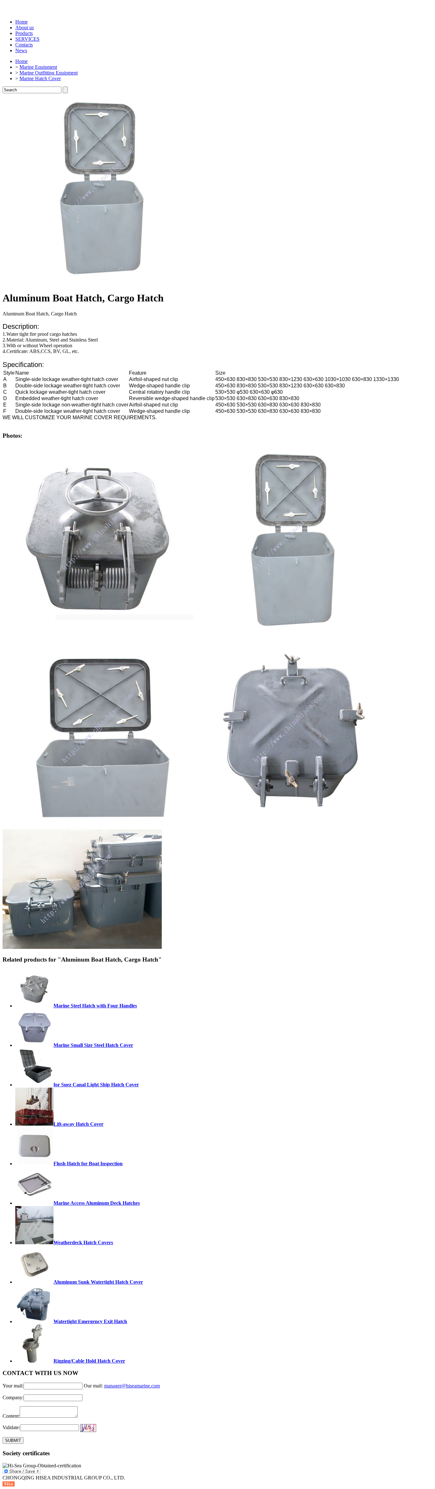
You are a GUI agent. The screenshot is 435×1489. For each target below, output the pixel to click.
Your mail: (13, 1385)
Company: (13, 1397)
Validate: (11, 1427)
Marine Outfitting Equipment (48, 72)
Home (21, 22)
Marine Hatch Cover (40, 78)
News (21, 50)
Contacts (24, 44)
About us (24, 27)
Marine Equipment (38, 67)
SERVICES (27, 39)
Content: (11, 1416)
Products (24, 33)
